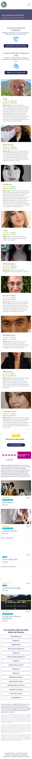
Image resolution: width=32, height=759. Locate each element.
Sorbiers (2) (16, 653)
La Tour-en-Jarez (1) (16, 693)
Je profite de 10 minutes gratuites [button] (16, 46)
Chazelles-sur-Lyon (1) (16, 689)
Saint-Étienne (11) (16, 636)
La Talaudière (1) (16, 697)
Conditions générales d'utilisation (20, 756)
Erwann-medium (9, 296)
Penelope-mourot (9, 411)
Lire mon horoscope (15, 445)
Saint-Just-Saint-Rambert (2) (16, 657)
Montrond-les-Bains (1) (16, 677)
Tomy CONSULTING (9, 559)
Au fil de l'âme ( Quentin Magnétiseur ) (11, 617)
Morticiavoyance (9, 264)
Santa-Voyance (8, 502)
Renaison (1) (16, 669)
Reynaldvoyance (9, 335)
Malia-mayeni (8, 372)
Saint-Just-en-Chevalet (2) (16, 648)
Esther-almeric (8, 145)
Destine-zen (7, 184)
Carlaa (5, 230)
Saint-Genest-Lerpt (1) (16, 681)
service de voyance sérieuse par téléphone (12, 705)
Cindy (5, 99)
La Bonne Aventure (9, 531)
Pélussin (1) (16, 673)
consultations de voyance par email (10, 707)
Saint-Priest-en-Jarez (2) (16, 665)
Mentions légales (15, 755)
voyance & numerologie (11, 588)
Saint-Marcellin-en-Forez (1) (16, 685)
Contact (7, 755)
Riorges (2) (16, 640)
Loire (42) (16, 18)
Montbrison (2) (16, 644)
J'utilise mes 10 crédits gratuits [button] (16, 72)
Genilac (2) (16, 661)
